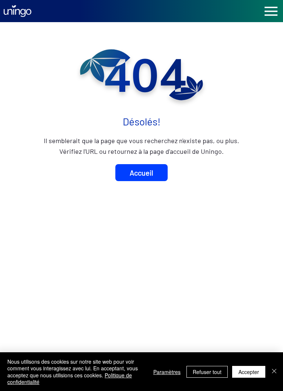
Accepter (248, 372)
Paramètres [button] (167, 372)
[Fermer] (274, 371)
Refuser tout (207, 372)
